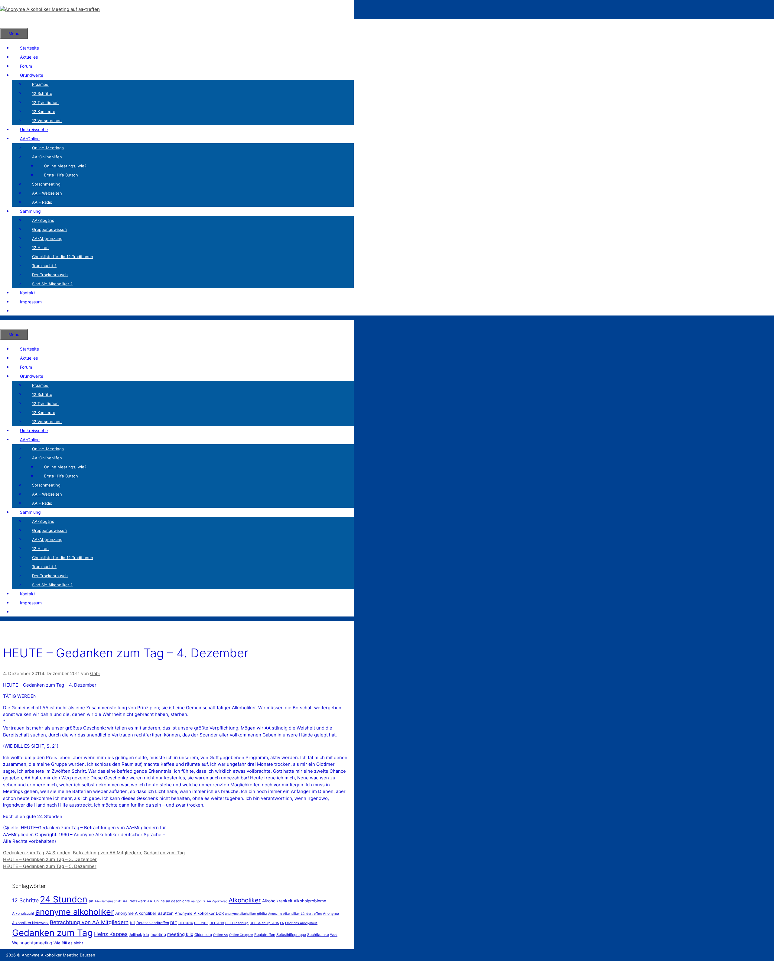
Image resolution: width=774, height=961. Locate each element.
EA (282, 923)
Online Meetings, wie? (65, 165)
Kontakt (27, 292)
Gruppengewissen (49, 229)
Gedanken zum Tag (23, 853)
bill (132, 922)
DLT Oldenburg (237, 923)
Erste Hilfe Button (61, 175)
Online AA (220, 935)
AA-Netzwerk (134, 901)
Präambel (40, 84)
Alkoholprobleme (310, 900)
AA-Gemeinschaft (108, 901)
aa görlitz (198, 901)
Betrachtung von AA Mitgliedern (107, 853)
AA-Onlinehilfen (47, 156)
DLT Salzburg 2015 (264, 923)
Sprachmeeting (46, 184)
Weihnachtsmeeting (32, 942)
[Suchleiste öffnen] (8, 23)
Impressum (31, 301)
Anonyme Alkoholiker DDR (199, 913)
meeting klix (180, 934)
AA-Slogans (43, 220)
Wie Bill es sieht (68, 942)
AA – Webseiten (47, 193)
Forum (26, 66)
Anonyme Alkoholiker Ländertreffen (295, 914)
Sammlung (30, 211)
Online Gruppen (241, 935)
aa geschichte (178, 901)
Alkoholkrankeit (277, 900)
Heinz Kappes (111, 934)
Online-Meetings (48, 147)
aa (91, 900)
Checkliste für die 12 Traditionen (62, 256)
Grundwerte (31, 75)
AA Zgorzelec (217, 901)
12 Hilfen (40, 247)
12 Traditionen (45, 102)
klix (146, 934)
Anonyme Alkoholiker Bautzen (144, 913)
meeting (158, 934)
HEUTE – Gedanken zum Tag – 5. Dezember (49, 866)
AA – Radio (42, 202)
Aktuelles (29, 57)
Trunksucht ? (44, 265)
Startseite (29, 47)
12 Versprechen (47, 120)
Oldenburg (203, 934)
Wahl (333, 935)
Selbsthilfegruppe (291, 934)
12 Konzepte (43, 111)
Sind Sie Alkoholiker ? (52, 283)
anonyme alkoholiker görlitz (246, 914)
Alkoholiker (245, 900)
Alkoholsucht (23, 913)
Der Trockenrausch (50, 274)
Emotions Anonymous (301, 923)
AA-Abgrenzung (47, 238)
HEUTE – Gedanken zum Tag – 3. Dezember (50, 859)
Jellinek (135, 934)
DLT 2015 (201, 923)
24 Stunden (57, 853)
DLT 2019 (217, 923)
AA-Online (30, 138)
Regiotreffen (264, 934)
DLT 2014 (185, 923)
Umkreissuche (34, 129)
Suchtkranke (318, 934)
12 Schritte (42, 93)
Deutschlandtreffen (152, 923)
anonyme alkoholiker (74, 912)
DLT (173, 922)
